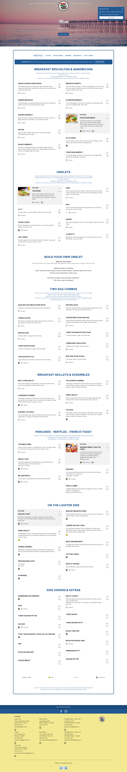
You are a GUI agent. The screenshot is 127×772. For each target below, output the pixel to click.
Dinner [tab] (68, 55)
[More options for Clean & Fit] (107, 235)
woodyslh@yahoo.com (20, 727)
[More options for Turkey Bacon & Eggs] (59, 346)
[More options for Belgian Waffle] (59, 476)
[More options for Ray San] (59, 130)
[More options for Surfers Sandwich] (59, 115)
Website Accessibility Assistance (63, 763)
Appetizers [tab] (58, 55)
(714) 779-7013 (18, 751)
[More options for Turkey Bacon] (107, 615)
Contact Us (52, 3)
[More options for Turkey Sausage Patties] (59, 616)
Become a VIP (86, 3)
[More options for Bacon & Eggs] (59, 333)
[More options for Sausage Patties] (107, 660)
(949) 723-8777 (43, 724)
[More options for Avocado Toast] (59, 512)
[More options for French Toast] (59, 460)
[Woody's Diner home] (63, 5)
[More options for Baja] (107, 205)
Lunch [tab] (48, 55)
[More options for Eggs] (59, 606)
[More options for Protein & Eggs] (107, 306)
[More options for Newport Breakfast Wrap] (107, 512)
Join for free (99, 62)
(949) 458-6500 (18, 724)
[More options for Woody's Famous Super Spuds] (59, 84)
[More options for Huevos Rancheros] (107, 115)
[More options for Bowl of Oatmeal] (107, 564)
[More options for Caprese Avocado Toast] (107, 526)
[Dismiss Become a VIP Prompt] (122, 9)
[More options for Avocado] (59, 625)
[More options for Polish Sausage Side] (59, 653)
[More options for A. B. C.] (59, 210)
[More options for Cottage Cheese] (107, 555)
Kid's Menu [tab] (88, 55)
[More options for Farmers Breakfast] (59, 101)
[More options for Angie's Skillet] (59, 531)
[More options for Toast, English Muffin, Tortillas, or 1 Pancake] (59, 635)
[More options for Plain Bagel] (59, 576)
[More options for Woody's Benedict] (59, 145)
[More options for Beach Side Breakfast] (107, 542)
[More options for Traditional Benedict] (107, 153)
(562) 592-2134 (43, 738)
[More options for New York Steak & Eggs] (107, 357)
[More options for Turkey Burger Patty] (107, 623)
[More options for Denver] (107, 220)
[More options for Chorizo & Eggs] (59, 319)
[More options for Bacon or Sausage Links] (107, 641)
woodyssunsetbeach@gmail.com (48, 740)
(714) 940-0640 (18, 738)
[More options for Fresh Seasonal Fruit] (59, 562)
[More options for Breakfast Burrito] (107, 84)
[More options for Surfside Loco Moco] (59, 413)
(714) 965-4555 (68, 724)
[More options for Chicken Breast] (59, 661)
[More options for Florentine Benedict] (107, 101)
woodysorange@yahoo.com (22, 740)
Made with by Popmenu (36, 707)
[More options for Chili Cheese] (59, 238)
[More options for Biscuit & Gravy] (107, 597)
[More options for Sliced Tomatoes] (107, 632)
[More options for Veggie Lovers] (59, 223)
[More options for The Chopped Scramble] (107, 381)
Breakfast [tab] (38, 55)
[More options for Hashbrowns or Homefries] (59, 597)
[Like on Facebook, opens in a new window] (61, 712)
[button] (32, 3)
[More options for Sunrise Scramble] (59, 547)
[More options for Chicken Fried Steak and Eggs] (107, 318)
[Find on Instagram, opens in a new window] (66, 712)
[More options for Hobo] (107, 189)
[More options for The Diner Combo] (59, 445)
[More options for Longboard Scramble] (59, 396)
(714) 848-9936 (68, 738)
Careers (73, 3)
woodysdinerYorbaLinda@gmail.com (24, 753)
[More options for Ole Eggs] (107, 410)
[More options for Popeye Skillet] (107, 396)
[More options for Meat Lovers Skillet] (59, 381)
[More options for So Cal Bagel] (107, 138)
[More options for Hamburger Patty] (107, 651)
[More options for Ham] (59, 644)
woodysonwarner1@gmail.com (72, 740)
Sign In (79, 3)
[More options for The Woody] (59, 189)
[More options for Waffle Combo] (107, 486)
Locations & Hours (42, 3)
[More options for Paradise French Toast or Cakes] (107, 445)
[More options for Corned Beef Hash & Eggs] (107, 344)
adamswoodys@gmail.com (71, 727)
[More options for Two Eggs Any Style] (59, 357)
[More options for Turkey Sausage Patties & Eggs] (107, 333)
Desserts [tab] (77, 55)
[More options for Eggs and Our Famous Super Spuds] (59, 306)
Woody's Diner (102, 719)
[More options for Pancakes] (107, 470)
